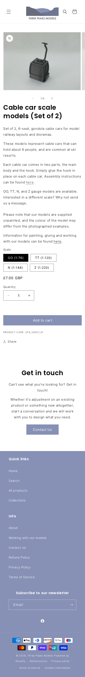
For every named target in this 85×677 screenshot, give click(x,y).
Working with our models (28, 538)
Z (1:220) (41, 267)
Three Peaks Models (40, 655)
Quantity (9, 287)
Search (14, 480)
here (30, 182)
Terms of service (29, 667)
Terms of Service (22, 577)
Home (13, 471)
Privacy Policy (20, 567)
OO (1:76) (16, 258)
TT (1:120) (43, 258)
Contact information (57, 667)
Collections (17, 500)
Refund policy (38, 661)
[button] (9, 12)
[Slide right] (52, 98)
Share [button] (12, 341)
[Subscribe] (71, 605)
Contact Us (42, 429)
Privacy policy (60, 661)
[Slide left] (33, 98)
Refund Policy (19, 557)
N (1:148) (15, 267)
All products (18, 490)
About (13, 528)
